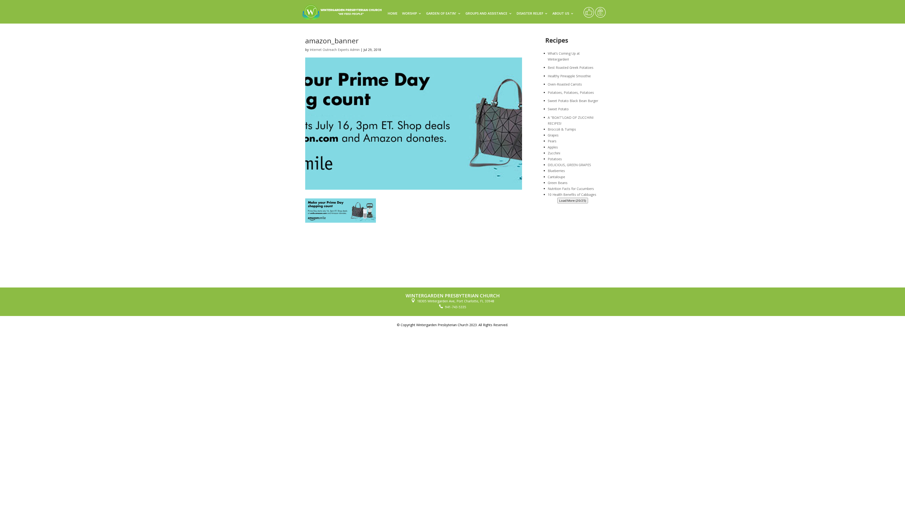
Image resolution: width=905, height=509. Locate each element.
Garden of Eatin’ (441, 14)
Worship (409, 14)
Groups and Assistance (486, 14)
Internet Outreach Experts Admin (335, 49)
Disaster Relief (530, 14)
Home (393, 14)
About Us (560, 14)
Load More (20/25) (572, 200)
